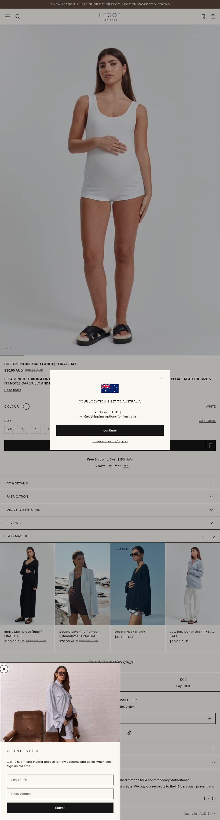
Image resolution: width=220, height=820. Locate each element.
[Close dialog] (4, 669)
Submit (60, 808)
